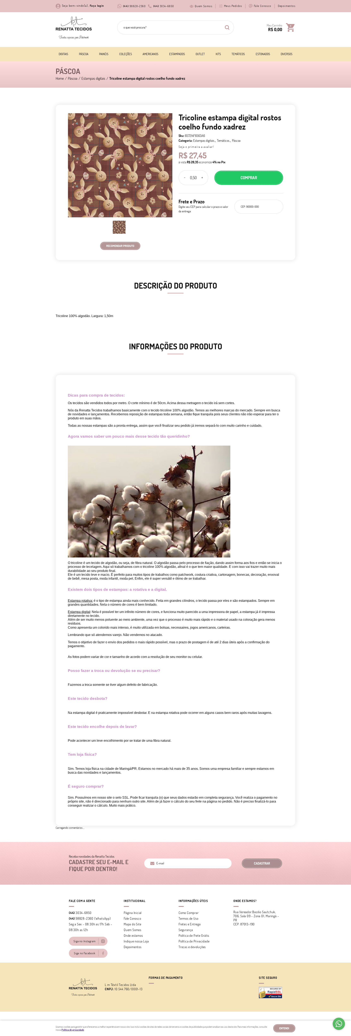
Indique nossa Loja (136, 941)
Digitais (63, 54)
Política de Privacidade (194, 941)
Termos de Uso (188, 918)
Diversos (286, 54)
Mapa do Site (132, 924)
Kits (218, 54)
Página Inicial (133, 913)
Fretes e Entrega (190, 924)
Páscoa (83, 54)
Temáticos (238, 54)
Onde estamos (133, 935)
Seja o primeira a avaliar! (196, 147)
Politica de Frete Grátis (194, 935)
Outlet (200, 54)
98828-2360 (134, 6)
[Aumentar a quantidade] (202, 178)
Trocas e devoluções (192, 947)
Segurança (186, 930)
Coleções (125, 54)
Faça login (97, 6)
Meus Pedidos (233, 6)
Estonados (263, 54)
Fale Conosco (262, 6)
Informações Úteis (193, 901)
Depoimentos (286, 6)
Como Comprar (189, 913)
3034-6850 (163, 6)
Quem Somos (203, 6)
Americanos (150, 54)
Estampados (177, 54)
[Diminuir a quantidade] (185, 178)
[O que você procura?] (227, 27)
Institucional (134, 901)
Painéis (103, 54)
